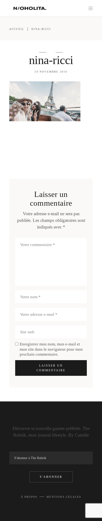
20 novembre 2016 (50, 71)
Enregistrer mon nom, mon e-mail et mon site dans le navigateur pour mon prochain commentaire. (51, 349)
